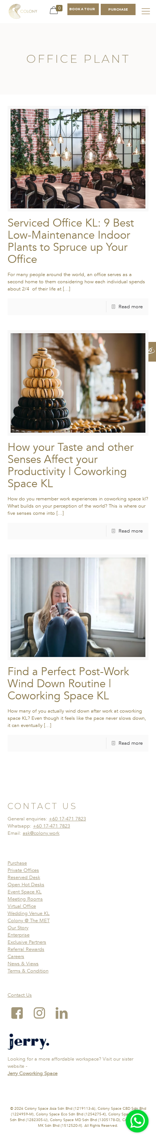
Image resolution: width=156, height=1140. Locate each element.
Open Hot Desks (26, 884)
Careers (16, 956)
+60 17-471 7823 (67, 818)
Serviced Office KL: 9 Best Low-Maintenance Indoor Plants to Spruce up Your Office (71, 241)
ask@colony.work (41, 833)
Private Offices (23, 870)
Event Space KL (25, 891)
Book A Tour (82, 9)
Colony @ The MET (29, 920)
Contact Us (20, 995)
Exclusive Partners (27, 942)
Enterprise (19, 935)
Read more (131, 306)
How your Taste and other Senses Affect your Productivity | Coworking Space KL (71, 465)
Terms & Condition (28, 971)
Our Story (18, 927)
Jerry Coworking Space (33, 1073)
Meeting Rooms (25, 899)
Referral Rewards (26, 949)
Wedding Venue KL (29, 913)
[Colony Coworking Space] (23, 11)
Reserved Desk (24, 877)
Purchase (17, 863)
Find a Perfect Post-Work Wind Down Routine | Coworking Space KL (68, 684)
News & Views (23, 963)
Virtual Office (22, 906)
